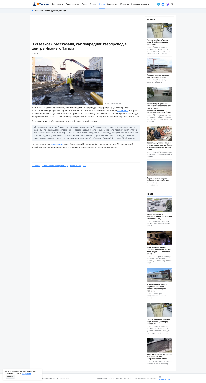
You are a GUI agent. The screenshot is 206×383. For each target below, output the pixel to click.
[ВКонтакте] (163, 4)
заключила (122, 110)
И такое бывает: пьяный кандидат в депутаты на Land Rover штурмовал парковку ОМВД (159, 250)
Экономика (112, 4)
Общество (124, 4)
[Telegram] (158, 4)
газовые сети (75, 166)
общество (36, 166)
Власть (93, 4)
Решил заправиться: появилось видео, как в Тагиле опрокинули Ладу (159, 216)
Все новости (57, 4)
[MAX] (167, 4)
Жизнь (102, 4)
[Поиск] (172, 4)
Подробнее (26, 374)
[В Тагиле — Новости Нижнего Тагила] (40, 4)
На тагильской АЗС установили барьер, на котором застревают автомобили (159, 356)
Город (84, 4)
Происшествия (72, 4)
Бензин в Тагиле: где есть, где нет (50, 11)
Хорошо (10, 377)
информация (57, 144)
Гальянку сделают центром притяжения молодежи (158, 76)
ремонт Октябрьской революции (54, 166)
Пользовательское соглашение (144, 378)
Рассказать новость (140, 4)
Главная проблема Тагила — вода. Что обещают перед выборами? (158, 42)
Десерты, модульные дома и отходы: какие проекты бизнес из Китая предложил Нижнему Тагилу (159, 146)
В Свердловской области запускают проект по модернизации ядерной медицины (157, 287)
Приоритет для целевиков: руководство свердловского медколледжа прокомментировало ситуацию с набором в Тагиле (159, 108)
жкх (84, 166)
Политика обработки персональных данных (112, 378)
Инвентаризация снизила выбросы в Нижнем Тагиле (158, 179)
